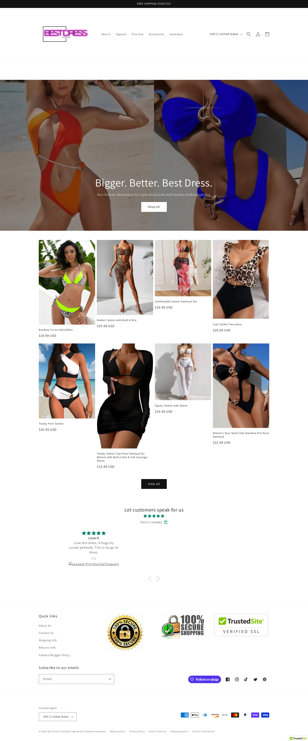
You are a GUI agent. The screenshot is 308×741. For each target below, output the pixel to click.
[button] (248, 34)
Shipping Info (48, 640)
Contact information (203, 731)
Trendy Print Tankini (51, 423)
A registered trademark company (88, 731)
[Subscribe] (109, 679)
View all (154, 484)
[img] (154, 516)
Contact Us (46, 633)
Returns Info (47, 647)
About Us (45, 625)
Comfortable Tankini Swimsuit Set (176, 301)
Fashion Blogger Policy (54, 655)
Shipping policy (179, 731)
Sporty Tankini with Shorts (171, 405)
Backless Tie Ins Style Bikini (56, 330)
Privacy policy (137, 731)
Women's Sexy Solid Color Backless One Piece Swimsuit (241, 434)
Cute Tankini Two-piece (227, 324)
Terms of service (157, 731)
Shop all (154, 207)
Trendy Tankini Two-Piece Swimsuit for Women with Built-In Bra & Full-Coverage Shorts (122, 457)
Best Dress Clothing (58, 731)
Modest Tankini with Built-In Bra (116, 320)
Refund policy (117, 731)
